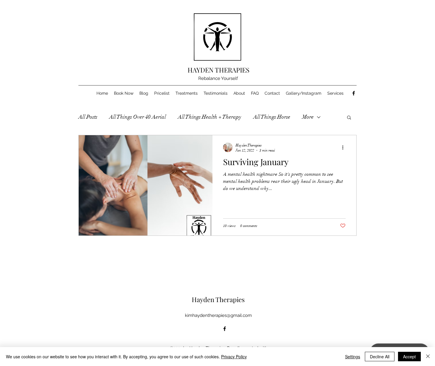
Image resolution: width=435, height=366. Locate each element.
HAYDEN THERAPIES (218, 69)
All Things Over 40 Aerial (137, 117)
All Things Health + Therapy (209, 117)
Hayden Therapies (218, 299)
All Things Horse (271, 117)
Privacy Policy (234, 356)
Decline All (379, 356)
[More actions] (344, 147)
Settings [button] (352, 356)
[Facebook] (354, 93)
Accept (409, 356)
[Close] (427, 356)
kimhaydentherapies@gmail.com (218, 315)
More (308, 117)
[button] (349, 118)
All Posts (87, 117)
